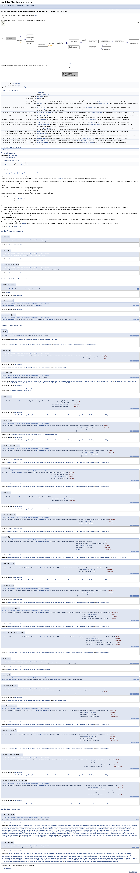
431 (10, 666)
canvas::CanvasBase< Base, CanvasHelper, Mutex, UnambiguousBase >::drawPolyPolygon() (87, 828)
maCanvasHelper (13, 155)
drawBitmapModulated (42, 142)
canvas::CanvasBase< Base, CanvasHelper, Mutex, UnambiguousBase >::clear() (56, 825)
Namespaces (19, 5)
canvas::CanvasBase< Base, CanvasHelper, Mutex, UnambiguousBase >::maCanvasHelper (29, 344)
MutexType (17, 85)
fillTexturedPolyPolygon (43, 124)
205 (10, 746)
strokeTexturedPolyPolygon (44, 112)
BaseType (17, 83)
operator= (11, 164)
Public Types (94, 9)
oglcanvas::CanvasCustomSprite (38, 382)
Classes (26, 5)
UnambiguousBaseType (21, 87)
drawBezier (39, 103)
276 (10, 599)
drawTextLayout (41, 138)
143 (10, 506)
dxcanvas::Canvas (131, 381)
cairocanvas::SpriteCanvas (120, 381)
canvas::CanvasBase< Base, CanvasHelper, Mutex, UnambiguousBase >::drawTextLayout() (40, 830)
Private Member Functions (128, 9)
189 (10, 528)
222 (10, 772)
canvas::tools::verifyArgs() (59, 367)
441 (10, 822)
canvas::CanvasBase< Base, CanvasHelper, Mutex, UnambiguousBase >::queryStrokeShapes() (75, 859)
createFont (39, 131)
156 (10, 484)
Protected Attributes (119, 9)
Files (32, 5)
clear (38, 98)
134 (10, 342)
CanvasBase (40, 92)
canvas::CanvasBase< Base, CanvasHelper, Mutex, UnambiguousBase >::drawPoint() (22, 856)
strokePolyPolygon (41, 109)
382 (10, 577)
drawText (39, 135)
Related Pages (11, 5)
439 (10, 309)
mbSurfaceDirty (12, 157)
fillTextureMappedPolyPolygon (44, 128)
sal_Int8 (39, 136)
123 (10, 385)
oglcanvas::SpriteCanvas (52, 382)
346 (10, 697)
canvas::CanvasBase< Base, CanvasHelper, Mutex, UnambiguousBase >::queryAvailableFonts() (98, 833)
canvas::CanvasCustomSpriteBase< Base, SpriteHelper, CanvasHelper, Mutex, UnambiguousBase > (34, 339)
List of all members (136, 9)
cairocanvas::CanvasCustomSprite (104, 381)
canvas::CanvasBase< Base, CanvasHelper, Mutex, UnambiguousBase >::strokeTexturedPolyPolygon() (38, 861)
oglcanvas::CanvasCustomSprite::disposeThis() (20, 390)
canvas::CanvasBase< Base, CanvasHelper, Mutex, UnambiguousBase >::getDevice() (96, 832)
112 (10, 258)
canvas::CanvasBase (13, 241)
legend (70, 63)
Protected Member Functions (111, 9)
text (60, 135)
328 (10, 364)
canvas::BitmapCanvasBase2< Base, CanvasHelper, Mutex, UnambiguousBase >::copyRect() (69, 853)
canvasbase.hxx (11, 18)
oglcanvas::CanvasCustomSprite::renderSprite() (45, 835)
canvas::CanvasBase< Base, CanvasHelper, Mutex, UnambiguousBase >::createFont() (96, 825)
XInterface (24, 223)
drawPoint (39, 100)
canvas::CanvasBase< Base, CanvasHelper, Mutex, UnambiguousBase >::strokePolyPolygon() (80, 835)
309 (10, 650)
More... (36, 15)
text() (95, 557)
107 (9, 226)
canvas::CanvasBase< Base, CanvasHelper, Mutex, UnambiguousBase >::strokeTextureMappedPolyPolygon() (46, 836)
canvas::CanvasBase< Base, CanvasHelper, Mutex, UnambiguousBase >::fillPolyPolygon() (83, 830)
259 (10, 721)
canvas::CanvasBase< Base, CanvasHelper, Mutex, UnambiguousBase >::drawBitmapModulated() (67, 855)
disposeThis (40, 96)
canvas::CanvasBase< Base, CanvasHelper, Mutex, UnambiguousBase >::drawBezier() (43, 827)
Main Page (4, 5)
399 (10, 437)
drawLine (39, 101)
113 (10, 272)
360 (10, 554)
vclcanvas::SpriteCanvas (67, 382)
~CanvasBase (5, 149)
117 (10, 295)
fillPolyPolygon (40, 122)
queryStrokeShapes (41, 119)
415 (10, 459)
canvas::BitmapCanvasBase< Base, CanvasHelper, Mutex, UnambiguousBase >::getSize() (54, 833)
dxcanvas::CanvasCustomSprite (9, 382)
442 (10, 850)
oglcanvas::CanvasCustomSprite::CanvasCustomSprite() (23, 825)
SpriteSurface (21, 198)
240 (10, 800)
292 (10, 623)
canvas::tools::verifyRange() (120, 557)
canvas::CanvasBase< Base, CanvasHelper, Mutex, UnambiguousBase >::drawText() (107, 856)
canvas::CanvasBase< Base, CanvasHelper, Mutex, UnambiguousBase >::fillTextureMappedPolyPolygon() (50, 832)
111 (10, 244)
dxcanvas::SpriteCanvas (23, 382)
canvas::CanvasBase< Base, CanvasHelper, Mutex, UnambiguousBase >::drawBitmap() (85, 827)
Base (13, 83)
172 (10, 412)
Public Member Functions (101, 9)
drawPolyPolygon (41, 107)
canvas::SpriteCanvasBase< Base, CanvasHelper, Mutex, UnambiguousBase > (77, 381)
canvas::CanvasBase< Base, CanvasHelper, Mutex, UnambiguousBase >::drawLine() (44, 828)
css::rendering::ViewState (72, 100)
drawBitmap (40, 140)
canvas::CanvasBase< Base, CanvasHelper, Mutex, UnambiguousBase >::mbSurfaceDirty (74, 344)
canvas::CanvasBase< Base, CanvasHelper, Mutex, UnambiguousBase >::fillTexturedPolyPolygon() (113, 858)
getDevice (39, 144)
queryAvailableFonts (42, 133)
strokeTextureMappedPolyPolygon (45, 115)
